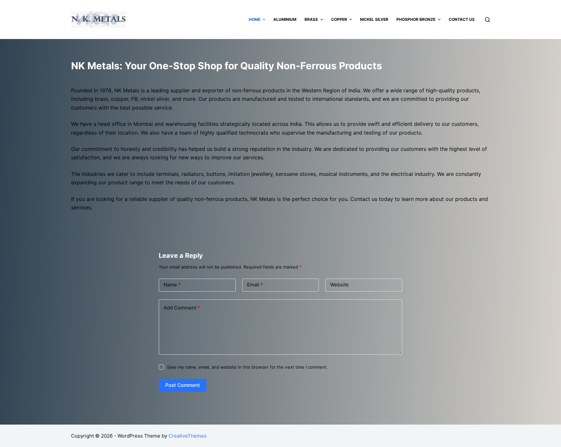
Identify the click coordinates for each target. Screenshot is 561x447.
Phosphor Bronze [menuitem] (415, 19)
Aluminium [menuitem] (284, 19)
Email (255, 285)
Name (172, 285)
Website (339, 285)
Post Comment (182, 385)
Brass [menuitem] (311, 19)
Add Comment (182, 308)
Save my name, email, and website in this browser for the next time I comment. (247, 367)
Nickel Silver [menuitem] (374, 19)
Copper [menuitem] (339, 19)
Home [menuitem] (254, 19)
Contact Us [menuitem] (462, 19)
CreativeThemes (187, 436)
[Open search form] (487, 19)
